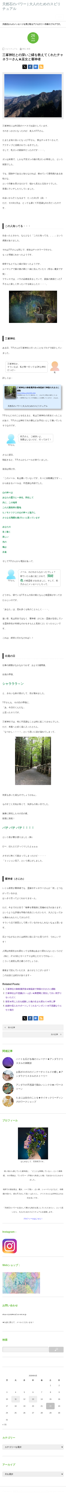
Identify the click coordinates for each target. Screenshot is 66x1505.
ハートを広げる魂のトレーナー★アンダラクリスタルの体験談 (39, 1061)
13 (33, 1399)
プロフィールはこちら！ (33, 1219)
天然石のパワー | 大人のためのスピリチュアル (31, 1491)
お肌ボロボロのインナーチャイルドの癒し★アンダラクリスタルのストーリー (39, 1074)
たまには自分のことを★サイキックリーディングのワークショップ (39, 1099)
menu (60, 17)
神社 (24, 49)
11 (15, 1399)
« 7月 (4, 1425)
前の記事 (11, 1027)
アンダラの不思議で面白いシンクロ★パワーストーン (39, 1086)
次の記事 (54, 1034)
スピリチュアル (11, 49)
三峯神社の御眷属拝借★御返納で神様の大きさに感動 (30, 989)
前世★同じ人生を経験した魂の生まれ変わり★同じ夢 (30, 1001)
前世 (28, 49)
